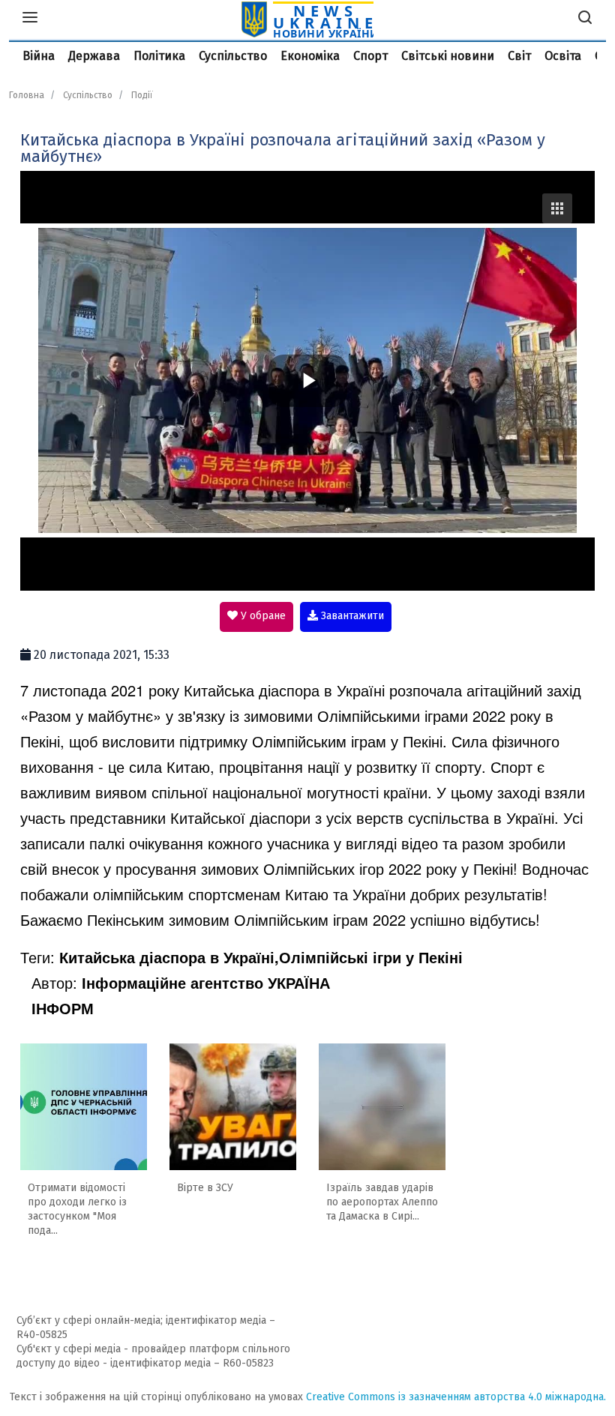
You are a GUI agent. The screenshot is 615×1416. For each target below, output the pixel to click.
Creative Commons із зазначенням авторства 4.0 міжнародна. (456, 1397)
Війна (38, 56)
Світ (519, 56)
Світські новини (447, 56)
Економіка (310, 56)
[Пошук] (585, 19)
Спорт (370, 56)
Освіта (562, 56)
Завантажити (351, 615)
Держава (94, 56)
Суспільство (233, 56)
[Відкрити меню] (30, 19)
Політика (159, 56)
